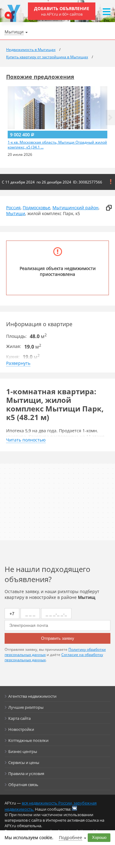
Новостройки (21, 729)
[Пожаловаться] (110, 181)
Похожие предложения (40, 76)
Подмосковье (36, 207)
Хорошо (99, 837)
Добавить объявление (61, 11)
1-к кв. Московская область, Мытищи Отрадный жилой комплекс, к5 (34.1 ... (57, 145)
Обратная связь (23, 784)
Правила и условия (26, 773)
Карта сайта (19, 718)
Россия (13, 207)
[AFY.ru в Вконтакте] (74, 808)
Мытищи (15, 213)
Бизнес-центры (22, 751)
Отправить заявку (57, 638)
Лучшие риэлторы (26, 707)
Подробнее (70, 837)
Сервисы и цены (23, 762)
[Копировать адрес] (109, 207)
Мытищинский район (75, 207)
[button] (110, 117)
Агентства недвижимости (32, 696)
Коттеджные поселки (28, 740)
